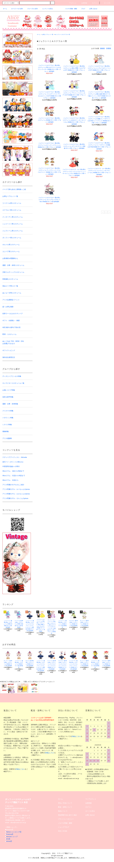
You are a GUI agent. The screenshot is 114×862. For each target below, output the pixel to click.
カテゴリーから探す (17, 8)
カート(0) (107, 3)
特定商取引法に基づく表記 (67, 815)
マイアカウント (90, 799)
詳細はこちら (20, 769)
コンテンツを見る (47, 8)
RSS (59, 831)
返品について (62, 811)
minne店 (9, 841)
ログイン (95, 3)
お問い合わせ (93, 8)
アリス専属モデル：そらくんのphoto (15, 498)
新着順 (108, 48)
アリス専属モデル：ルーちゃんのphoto (16, 489)
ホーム (5, 8)
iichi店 (8, 839)
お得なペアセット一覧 (47, 34)
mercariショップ (12, 836)
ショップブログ (63, 827)
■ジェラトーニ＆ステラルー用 (62, 34)
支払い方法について (65, 803)
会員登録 (84, 3)
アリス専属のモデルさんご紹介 (13, 485)
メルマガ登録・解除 (71, 8)
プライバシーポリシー (66, 819)
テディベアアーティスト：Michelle (14, 457)
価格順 (102, 48)
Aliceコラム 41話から (10, 480)
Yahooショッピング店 (13, 832)
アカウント (73, 3)
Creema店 (9, 834)
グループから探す (32, 8)
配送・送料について (65, 807)
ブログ (83, 8)
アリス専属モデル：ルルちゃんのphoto (16, 494)
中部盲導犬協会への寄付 (11, 466)
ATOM (65, 831)
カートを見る (90, 811)
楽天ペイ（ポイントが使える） (13, 462)
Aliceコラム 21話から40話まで (13, 475)
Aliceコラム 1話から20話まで (13, 471)
